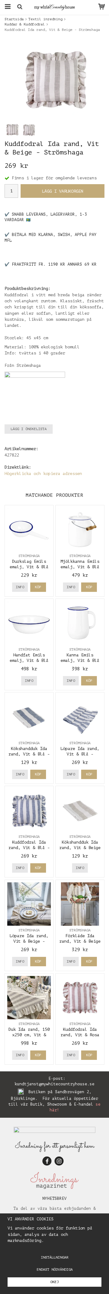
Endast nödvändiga (55, 1269)
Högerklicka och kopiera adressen (43, 473)
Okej (54, 1282)
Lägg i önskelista (29, 429)
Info (20, 587)
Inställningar (54, 1257)
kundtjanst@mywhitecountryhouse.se (54, 1084)
